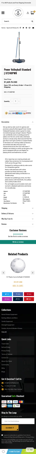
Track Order (5, 344)
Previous (3, 273)
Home (3, 28)
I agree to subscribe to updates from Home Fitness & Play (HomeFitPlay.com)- (19, 436)
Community (5, 365)
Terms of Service (7, 354)
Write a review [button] (18, 242)
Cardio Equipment (7, 321)
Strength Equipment (8, 325)
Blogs (3, 371)
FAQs (3, 368)
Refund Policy (6, 347)
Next (32, 273)
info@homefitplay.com (11, 383)
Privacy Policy (6, 351)
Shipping (4, 208)
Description (5, 122)
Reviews (4, 224)
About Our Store (7, 361)
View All (4, 332)
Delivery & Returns (8, 213)
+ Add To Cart (14, 452)
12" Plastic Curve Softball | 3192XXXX (18, 277)
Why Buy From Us (7, 219)
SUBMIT (10, 428)
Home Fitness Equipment (9, 314)
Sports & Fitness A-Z (13, 28)
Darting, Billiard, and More (10, 318)
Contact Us (5, 358)
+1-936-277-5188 (10, 386)
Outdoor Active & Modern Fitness (12, 328)
